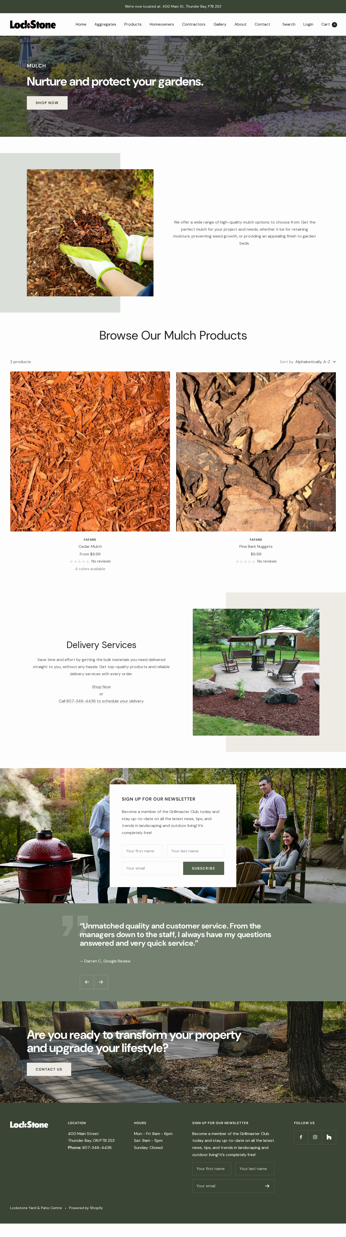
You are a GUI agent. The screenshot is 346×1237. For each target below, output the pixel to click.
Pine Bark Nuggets (256, 546)
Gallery (220, 24)
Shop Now (47, 102)
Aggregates (105, 24)
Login (308, 24)
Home (81, 24)
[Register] (267, 1186)
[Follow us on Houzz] (329, 1137)
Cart (328, 24)
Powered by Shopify (86, 1208)
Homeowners (162, 24)
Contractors (193, 24)
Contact (262, 24)
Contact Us (49, 1069)
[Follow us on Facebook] (301, 1137)
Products (133, 24)
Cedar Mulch (90, 546)
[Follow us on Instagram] (315, 1137)
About (240, 24)
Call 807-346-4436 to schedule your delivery (101, 701)
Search (288, 24)
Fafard (90, 540)
